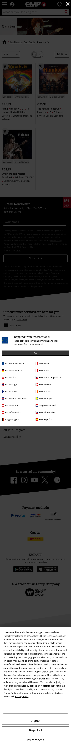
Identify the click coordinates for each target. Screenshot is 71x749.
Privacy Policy (22, 696)
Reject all (35, 730)
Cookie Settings (11, 692)
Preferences (35, 740)
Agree (35, 720)
